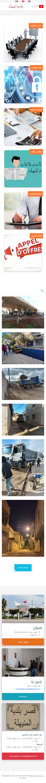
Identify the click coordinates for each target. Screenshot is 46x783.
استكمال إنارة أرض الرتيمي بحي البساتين (23, 518)
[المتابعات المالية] (23, 127)
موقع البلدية (23, 642)
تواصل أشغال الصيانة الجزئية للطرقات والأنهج (25, 350)
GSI (12, 775)
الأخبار (35, 305)
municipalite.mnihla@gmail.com (27, 689)
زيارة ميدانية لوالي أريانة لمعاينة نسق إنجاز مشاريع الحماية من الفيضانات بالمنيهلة (23, 323)
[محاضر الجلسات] (23, 43)
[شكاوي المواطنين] (23, 211)
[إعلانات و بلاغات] (23, 169)
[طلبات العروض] (23, 253)
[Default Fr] (24, 6)
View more (23, 567)
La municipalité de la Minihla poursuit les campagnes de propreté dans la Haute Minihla (23, 430)
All (42, 291)
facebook (23, 696)
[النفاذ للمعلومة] (23, 85)
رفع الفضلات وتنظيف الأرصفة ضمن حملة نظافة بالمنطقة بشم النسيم (24, 463)
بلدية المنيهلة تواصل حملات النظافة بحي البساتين (26, 389)
